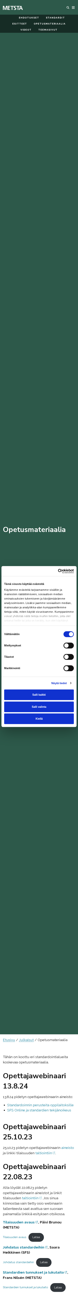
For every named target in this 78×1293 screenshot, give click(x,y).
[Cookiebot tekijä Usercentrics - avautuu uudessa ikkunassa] (58, 571)
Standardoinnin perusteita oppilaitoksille (40, 1105)
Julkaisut (26, 1040)
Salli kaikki (39, 694)
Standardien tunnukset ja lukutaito (33, 1272)
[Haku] (69, 8)
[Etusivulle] (13, 7)
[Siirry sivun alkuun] (67, 1279)
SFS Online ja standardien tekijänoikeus (39, 1110)
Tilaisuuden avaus (19, 1222)
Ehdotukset (29, 17)
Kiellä (39, 718)
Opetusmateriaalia (50, 23)
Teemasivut (48, 29)
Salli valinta (39, 706)
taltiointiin (43, 1153)
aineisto (67, 1148)
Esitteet (19, 23)
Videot (26, 29)
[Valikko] (73, 8)
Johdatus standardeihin (23, 1247)
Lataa (36, 1237)
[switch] (68, 645)
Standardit (55, 17)
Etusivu (9, 1040)
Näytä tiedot (59, 683)
